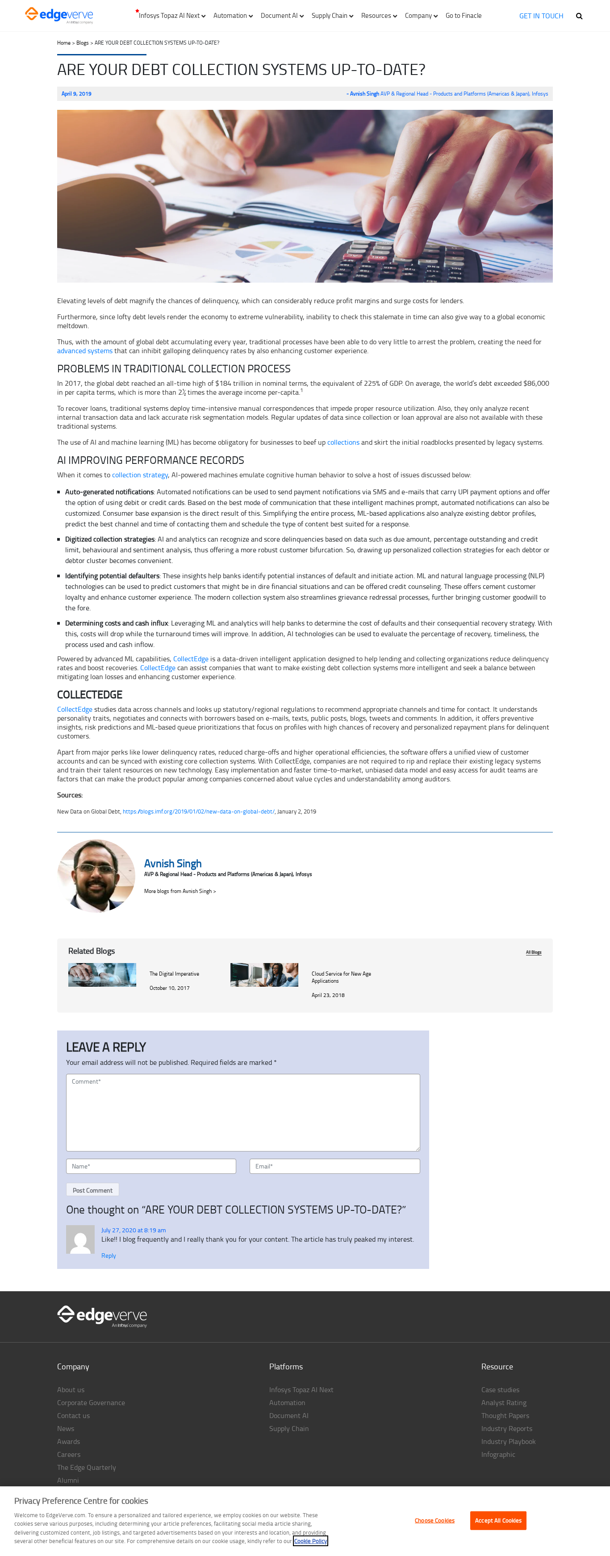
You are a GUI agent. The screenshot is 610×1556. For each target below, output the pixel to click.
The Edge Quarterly (86, 1467)
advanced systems (85, 350)
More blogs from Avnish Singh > (180, 891)
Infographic (498, 1454)
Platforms (286, 1366)
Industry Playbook (508, 1441)
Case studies (500, 1389)
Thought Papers (505, 1415)
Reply (108, 1255)
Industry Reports (506, 1428)
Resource (497, 1366)
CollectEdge (191, 658)
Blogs (82, 42)
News (65, 1428)
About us (70, 1389)
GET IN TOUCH (541, 16)
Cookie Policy (310, 1541)
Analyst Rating (503, 1402)
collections (343, 442)
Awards (68, 1441)
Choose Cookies (435, 1520)
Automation (287, 1402)
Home (64, 42)
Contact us (73, 1415)
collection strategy (140, 475)
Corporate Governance (91, 1402)
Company (73, 1366)
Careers (68, 1454)
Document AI (289, 1415)
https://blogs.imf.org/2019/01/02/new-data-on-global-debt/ (199, 811)
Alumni (68, 1480)
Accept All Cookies (498, 1520)
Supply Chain (289, 1428)
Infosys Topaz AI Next (301, 1389)
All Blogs (534, 952)
